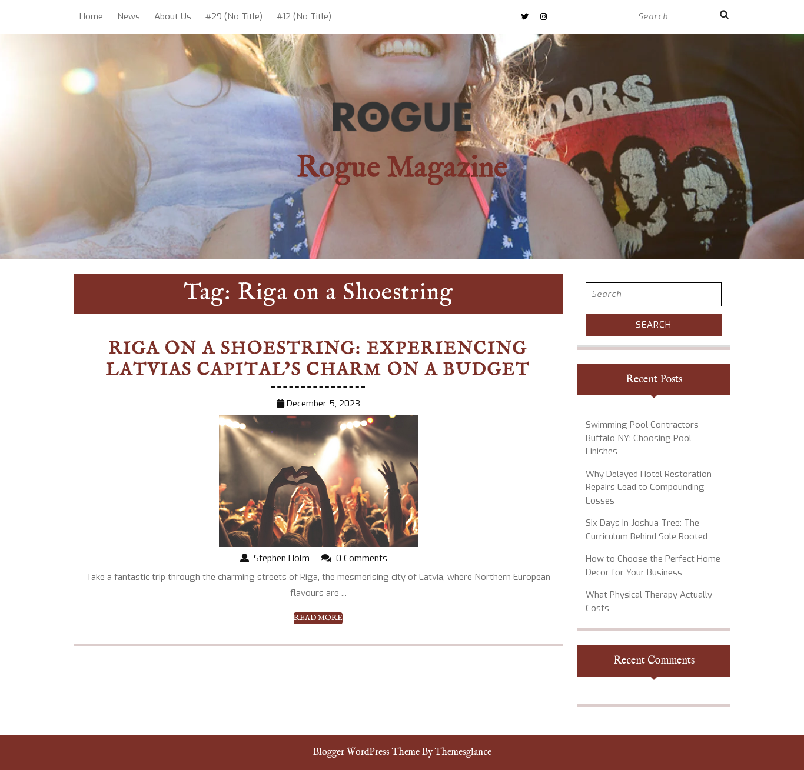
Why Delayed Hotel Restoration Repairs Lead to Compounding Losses (649, 487)
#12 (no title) (304, 16)
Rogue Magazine (402, 168)
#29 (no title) (234, 16)
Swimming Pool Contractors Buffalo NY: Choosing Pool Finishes (642, 438)
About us (172, 16)
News (128, 16)
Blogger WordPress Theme (366, 752)
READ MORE (318, 618)
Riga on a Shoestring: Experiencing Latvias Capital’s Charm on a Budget (318, 359)
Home (91, 16)
